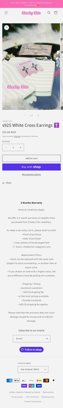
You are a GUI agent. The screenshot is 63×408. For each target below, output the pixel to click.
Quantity (6, 141)
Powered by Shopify (32, 392)
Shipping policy (48, 397)
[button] (6, 12)
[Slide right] (38, 115)
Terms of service (32, 397)
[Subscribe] (46, 338)
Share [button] (8, 182)
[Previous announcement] (5, 4)
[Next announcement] (57, 4)
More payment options (31, 174)
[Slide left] (24, 115)
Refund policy (48, 392)
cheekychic (19, 392)
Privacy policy (17, 397)
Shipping (17, 136)
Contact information (33, 401)
